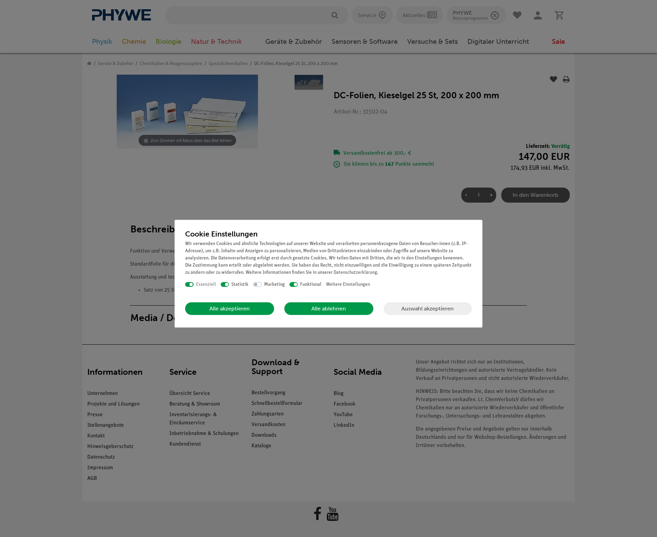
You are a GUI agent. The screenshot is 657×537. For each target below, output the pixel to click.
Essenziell (206, 284)
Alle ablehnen (328, 308)
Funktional (310, 284)
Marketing (274, 284)
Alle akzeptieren (229, 308)
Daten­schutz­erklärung (355, 272)
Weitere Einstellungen (348, 284)
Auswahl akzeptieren (427, 308)
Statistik (239, 284)
